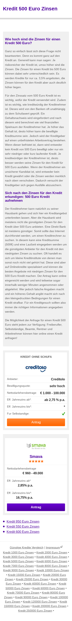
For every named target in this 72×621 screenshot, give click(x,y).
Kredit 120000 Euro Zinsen (40, 601)
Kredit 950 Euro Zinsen (23, 521)
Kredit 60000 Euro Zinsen (48, 588)
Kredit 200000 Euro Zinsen (49, 606)
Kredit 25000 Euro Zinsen (32, 579)
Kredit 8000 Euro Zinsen (51, 565)
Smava (36, 456)
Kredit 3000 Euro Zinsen (18, 556)
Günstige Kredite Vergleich (26, 547)
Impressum (53, 547)
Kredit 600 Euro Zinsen (23, 531)
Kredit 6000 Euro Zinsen (51, 561)
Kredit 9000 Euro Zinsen (18, 570)
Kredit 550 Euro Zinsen (23, 526)
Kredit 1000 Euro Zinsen (18, 552)
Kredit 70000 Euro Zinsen (23, 592)
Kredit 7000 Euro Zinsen (18, 565)
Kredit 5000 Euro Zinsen (18, 561)
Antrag (36, 422)
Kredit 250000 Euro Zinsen (35, 610)
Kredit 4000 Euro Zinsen (51, 556)
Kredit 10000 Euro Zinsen (53, 570)
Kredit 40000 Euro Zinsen (40, 583)
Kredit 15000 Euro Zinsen (24, 574)
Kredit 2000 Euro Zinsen (51, 552)
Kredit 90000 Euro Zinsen (31, 597)
